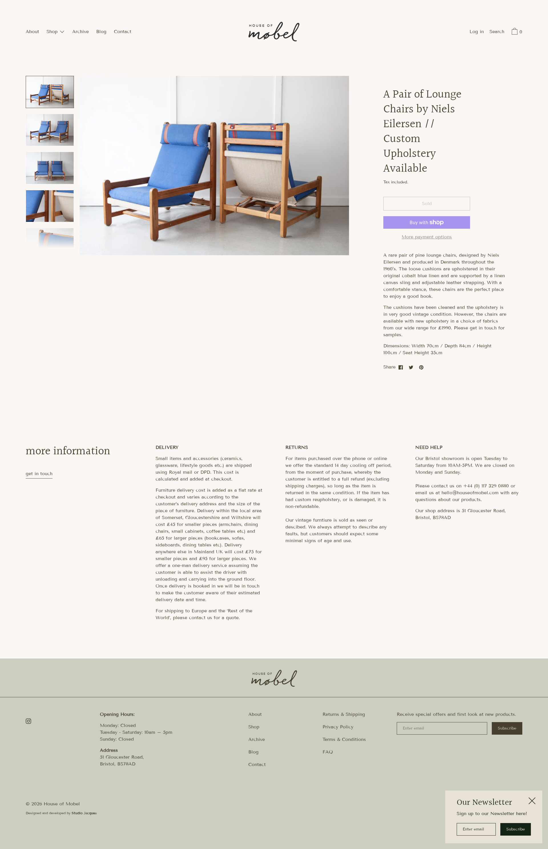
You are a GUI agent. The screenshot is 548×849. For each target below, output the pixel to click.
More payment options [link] (427, 237)
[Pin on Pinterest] (421, 367)
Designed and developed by (61, 813)
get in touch (39, 473)
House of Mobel (62, 804)
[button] (497, 32)
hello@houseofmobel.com (470, 492)
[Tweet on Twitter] (411, 367)
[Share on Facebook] (401, 367)
